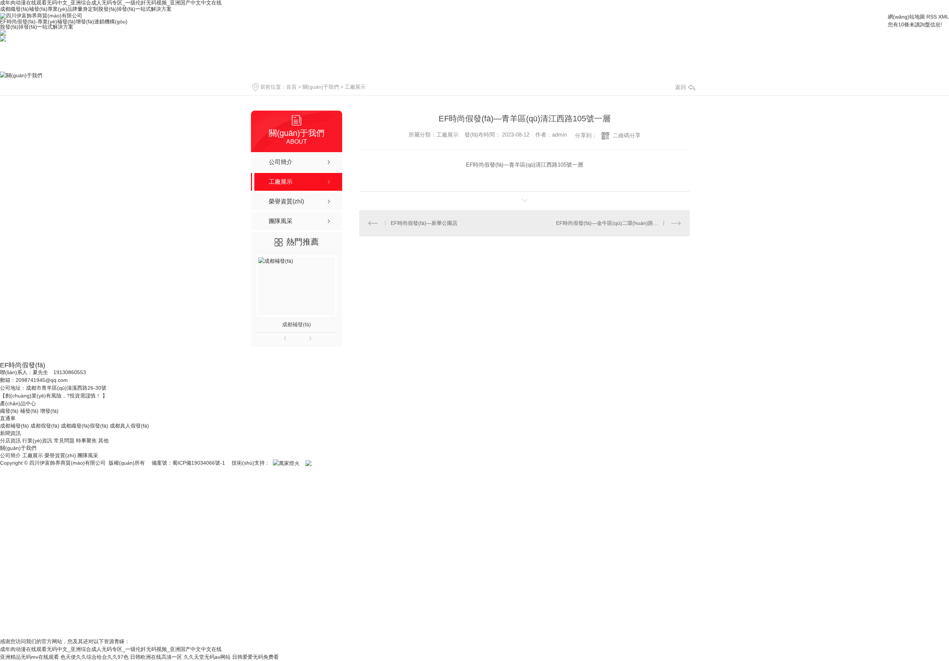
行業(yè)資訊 (37, 441)
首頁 (291, 87)
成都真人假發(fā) (129, 426)
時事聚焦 (86, 441)
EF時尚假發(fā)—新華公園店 (424, 223)
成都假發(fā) (44, 426)
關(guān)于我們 (320, 87)
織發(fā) (9, 411)
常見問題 (64, 441)
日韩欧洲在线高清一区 (156, 657)
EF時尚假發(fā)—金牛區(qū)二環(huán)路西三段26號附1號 (618, 223)
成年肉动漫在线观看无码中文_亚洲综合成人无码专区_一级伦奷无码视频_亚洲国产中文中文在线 (111, 649)
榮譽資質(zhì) (60, 455)
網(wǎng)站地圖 (906, 17)
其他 (103, 441)
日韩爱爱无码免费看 (255, 657)
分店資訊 (10, 441)
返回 (680, 87)
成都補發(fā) (296, 324)
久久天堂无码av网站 (207, 657)
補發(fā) (29, 411)
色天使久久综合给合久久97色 (94, 657)
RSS (931, 17)
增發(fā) (49, 411)
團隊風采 (87, 455)
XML (943, 17)
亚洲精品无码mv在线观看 (29, 657)
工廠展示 (355, 87)
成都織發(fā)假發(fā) (84, 426)
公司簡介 (10, 455)
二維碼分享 (627, 135)
